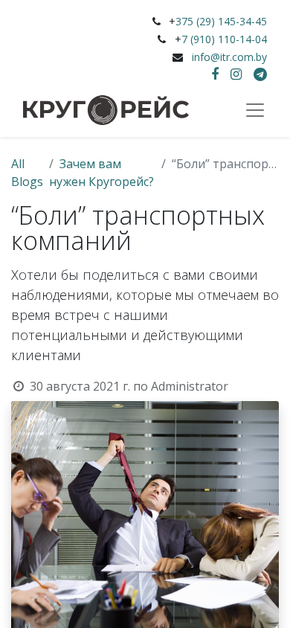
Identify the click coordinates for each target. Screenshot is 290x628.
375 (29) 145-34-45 (221, 21)
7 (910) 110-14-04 (224, 39)
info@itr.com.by (229, 57)
